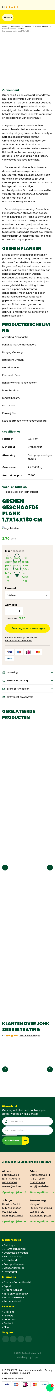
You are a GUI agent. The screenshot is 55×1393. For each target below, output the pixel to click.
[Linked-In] (20, 1339)
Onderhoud (10, 1260)
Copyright (25, 1372)
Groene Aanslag (13, 1290)
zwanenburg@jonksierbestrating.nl (41, 1215)
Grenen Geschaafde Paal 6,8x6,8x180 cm (27, 777)
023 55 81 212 (37, 1211)
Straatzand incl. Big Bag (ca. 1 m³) (25, 851)
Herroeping (10, 1271)
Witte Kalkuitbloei (14, 1297)
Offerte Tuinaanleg (15, 1249)
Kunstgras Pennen (15, 995)
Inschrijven (12, 1140)
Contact (8, 1323)
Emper (35, 1357)
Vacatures (10, 1319)
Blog (6, 1327)
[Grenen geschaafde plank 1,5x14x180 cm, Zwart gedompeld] (25, 568)
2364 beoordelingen (30, 1035)
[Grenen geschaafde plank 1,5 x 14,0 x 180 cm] (8, 568)
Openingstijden (12, 1192)
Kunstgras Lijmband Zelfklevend (24, 923)
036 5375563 (9, 1182)
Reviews (8, 1315)
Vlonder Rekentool (14, 1268)
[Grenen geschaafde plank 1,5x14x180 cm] (17, 564)
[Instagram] (13, 1339)
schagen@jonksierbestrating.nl (13, 1215)
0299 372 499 (37, 1182)
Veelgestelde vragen (16, 1252)
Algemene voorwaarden (31, 1370)
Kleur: (14, 551)
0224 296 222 (9, 1211)
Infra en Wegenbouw (16, 1293)
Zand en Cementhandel (17, 1282)
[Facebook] (5, 1339)
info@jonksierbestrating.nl (41, 1186)
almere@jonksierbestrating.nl (13, 1186)
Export (7, 1286)
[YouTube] (28, 1339)
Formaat (10, 588)
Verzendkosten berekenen (18, 640)
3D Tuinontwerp (13, 1256)
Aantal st (11, 605)
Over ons (9, 1312)
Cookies (14, 1372)
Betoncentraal (12, 1301)
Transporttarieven (14, 1264)
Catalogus (9, 1245)
